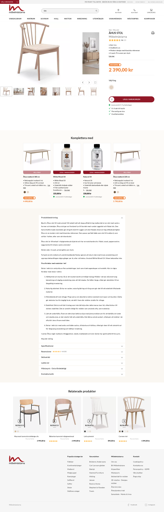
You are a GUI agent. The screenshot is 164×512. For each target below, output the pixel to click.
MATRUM (31, 19)
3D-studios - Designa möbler (119, 481)
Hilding (92, 476)
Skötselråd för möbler (119, 476)
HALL (56, 19)
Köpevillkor (115, 469)
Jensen (91, 480)
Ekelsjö (92, 469)
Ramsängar (71, 476)
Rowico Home (94, 484)
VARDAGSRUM (15, 19)
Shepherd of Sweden (97, 487)
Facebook (134, 505)
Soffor (69, 484)
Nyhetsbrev (140, 2)
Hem (110, 30)
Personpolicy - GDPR (141, 469)
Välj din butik (7, 2)
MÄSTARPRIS (133, 19)
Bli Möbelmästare (155, 2)
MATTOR (68, 19)
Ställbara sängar (73, 491)
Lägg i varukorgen (131, 99)
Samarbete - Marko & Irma (121, 494)
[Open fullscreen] (95, 82)
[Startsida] (17, 8)
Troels (91, 491)
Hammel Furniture (96, 473)
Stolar (69, 487)
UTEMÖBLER (98, 19)
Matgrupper (72, 473)
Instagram (151, 505)
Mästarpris (115, 473)
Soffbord (70, 480)
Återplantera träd (118, 490)
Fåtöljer (70, 462)
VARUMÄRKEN (115, 19)
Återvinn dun (116, 487)
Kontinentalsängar (74, 465)
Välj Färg (37, 172)
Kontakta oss (138, 465)
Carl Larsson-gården (97, 465)
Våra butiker (138, 473)
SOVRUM (45, 19)
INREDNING (82, 19)
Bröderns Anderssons (97, 462)
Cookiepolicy (138, 462)
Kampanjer (149, 19)
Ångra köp (137, 476)
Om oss (130, 2)
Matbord (70, 469)
